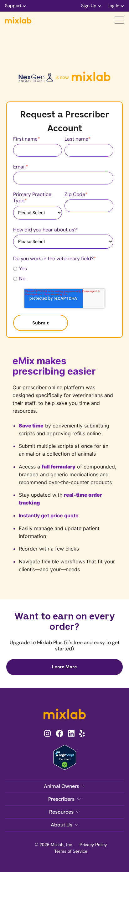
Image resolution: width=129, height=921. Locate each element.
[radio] (63, 268)
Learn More (64, 667)
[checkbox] (63, 273)
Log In (113, 5)
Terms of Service (70, 851)
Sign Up (88, 5)
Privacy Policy (93, 844)
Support (13, 5)
